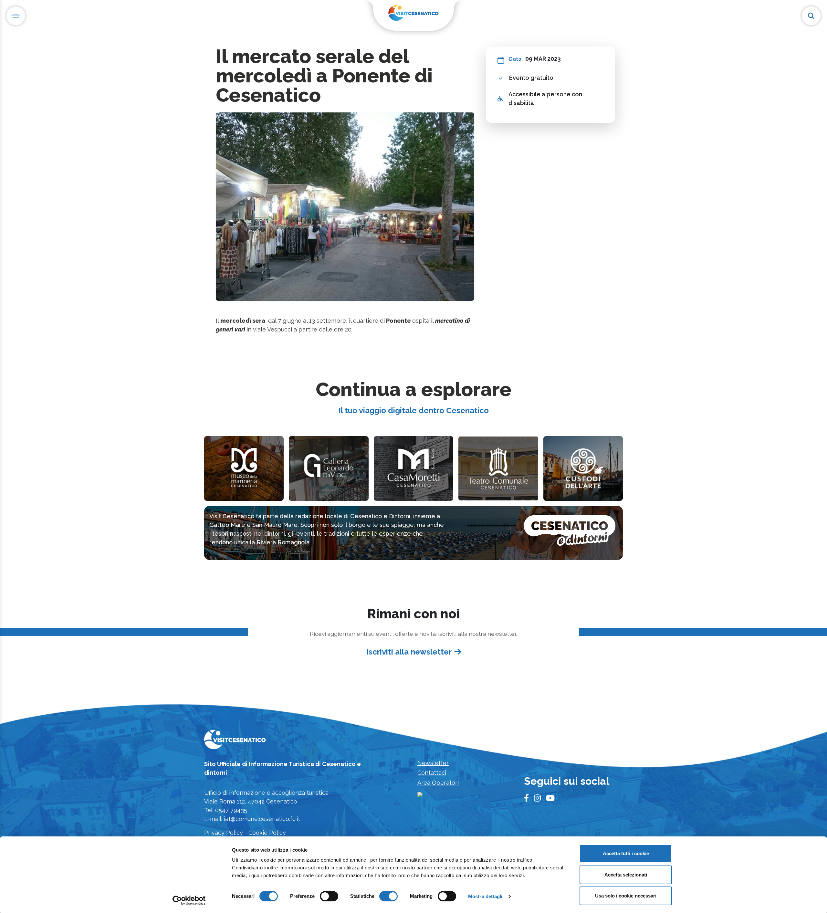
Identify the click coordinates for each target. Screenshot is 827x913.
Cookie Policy (267, 832)
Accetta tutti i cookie (626, 853)
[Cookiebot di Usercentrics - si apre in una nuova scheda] (189, 900)
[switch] (329, 896)
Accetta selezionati (625, 874)
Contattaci (431, 772)
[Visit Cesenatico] (235, 741)
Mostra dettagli (485, 896)
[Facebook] (526, 798)
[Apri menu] (15, 15)
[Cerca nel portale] (811, 15)
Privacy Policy (223, 832)
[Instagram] (537, 798)
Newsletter (433, 763)
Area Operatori (438, 782)
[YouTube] (550, 798)
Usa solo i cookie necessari (625, 895)
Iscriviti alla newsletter (409, 651)
